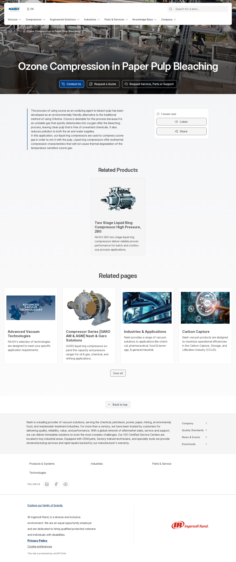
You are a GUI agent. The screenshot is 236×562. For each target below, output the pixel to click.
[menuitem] (15, 19)
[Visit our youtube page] (65, 484)
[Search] (171, 9)
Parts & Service (161, 463)
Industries (97, 463)
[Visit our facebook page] (56, 484)
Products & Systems (42, 463)
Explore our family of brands (45, 505)
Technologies (37, 472)
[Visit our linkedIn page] (47, 484)
